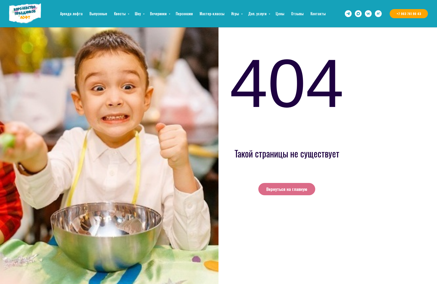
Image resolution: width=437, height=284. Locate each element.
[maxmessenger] (358, 13)
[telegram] (348, 13)
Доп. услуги (257, 13)
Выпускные (98, 13)
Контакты (318, 13)
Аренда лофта (71, 13)
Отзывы (297, 13)
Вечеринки (159, 13)
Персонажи (184, 13)
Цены (280, 13)
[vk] (368, 13)
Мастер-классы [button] (212, 13)
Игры (235, 13)
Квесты (120, 13)
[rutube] (378, 13)
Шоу (138, 13)
